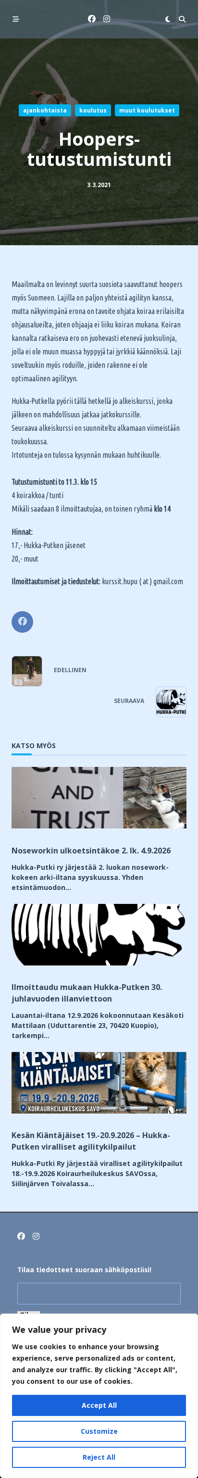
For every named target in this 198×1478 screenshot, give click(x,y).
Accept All (99, 1405)
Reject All (99, 1457)
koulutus (93, 110)
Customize (99, 1431)
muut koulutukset (147, 110)
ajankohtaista (45, 110)
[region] (99, 1396)
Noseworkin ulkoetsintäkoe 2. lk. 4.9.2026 (91, 850)
